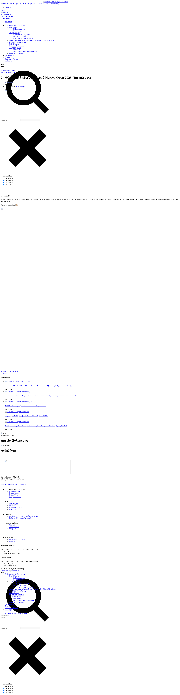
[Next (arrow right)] (4, 617)
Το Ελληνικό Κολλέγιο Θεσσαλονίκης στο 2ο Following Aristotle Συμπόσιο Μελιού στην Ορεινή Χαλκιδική (36, 426)
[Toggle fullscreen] (6, 615)
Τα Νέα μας (12, 72)
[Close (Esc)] (1, 615)
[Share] (4, 615)
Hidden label (9, 686)
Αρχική (3, 70)
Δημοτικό (10, 70)
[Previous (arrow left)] (1, 617)
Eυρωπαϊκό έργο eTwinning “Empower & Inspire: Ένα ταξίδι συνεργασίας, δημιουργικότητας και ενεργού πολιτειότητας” (40, 395)
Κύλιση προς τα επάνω (20, 613)
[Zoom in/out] (8, 615)
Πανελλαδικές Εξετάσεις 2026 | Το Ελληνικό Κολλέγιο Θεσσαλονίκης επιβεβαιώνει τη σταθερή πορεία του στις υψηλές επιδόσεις (42, 385)
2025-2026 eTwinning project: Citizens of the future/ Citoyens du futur (25, 406)
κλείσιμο (4, 373)
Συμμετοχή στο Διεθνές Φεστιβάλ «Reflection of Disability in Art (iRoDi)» (26, 416)
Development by (6, 570)
